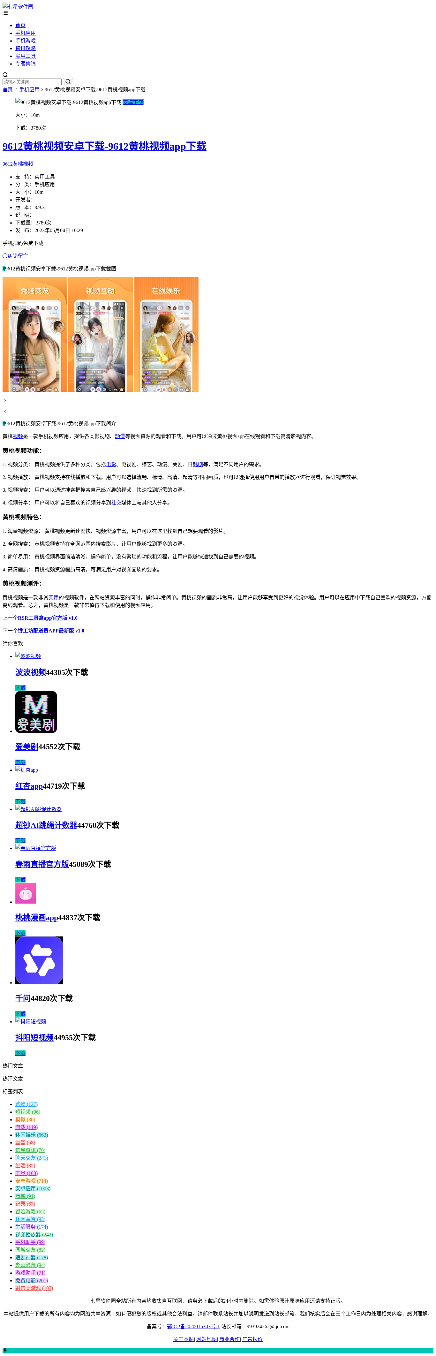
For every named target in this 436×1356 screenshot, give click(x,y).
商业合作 (229, 1339)
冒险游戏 (30, 1211)
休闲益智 (30, 1219)
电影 (111, 464)
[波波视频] (28, 656)
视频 (18, 436)
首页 (20, 25)
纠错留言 (18, 256)
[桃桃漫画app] (25, 902)
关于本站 (183, 1339)
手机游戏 (25, 40)
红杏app (29, 786)
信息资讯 (30, 1150)
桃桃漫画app (36, 917)
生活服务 (31, 1227)
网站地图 (206, 1339)
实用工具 (25, 56)
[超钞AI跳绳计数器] (38, 809)
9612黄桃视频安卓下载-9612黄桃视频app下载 (105, 146)
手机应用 (25, 33)
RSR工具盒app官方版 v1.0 (48, 618)
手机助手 (30, 1242)
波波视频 (30, 672)
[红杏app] (26, 770)
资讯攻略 (25, 48)
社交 (116, 502)
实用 (54, 597)
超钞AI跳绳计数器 (46, 825)
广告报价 (252, 1339)
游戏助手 (30, 1273)
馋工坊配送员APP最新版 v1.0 (51, 630)
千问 (23, 998)
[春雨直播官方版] (35, 848)
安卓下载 (133, 102)
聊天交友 (31, 1158)
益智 (25, 1142)
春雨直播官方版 (42, 864)
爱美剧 (26, 747)
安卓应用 (32, 1188)
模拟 (25, 1119)
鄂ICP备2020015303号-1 (193, 1326)
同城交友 (30, 1250)
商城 (25, 1196)
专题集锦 (25, 63)
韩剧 (198, 464)
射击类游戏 (34, 1288)
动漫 (120, 436)
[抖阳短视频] (30, 1021)
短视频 (27, 1112)
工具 (26, 1173)
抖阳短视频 (34, 1038)
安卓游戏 (31, 1181)
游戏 (26, 1127)
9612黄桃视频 (18, 164)
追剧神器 (31, 1257)
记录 (25, 1204)
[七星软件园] (18, 7)
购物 (26, 1104)
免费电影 (31, 1280)
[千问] (39, 982)
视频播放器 (34, 1234)
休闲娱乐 (31, 1135)
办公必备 (30, 1265)
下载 (20, 688)
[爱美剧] (36, 731)
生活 (25, 1165)
